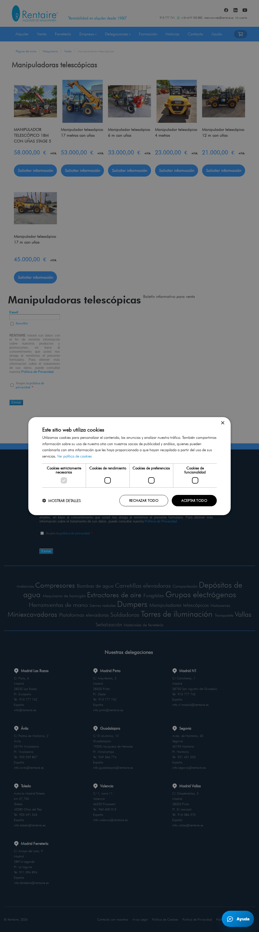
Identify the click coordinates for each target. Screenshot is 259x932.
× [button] (222, 423)
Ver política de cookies (74, 456)
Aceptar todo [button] (194, 500)
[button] (61, 500)
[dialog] (129, 466)
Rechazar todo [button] (143, 500)
